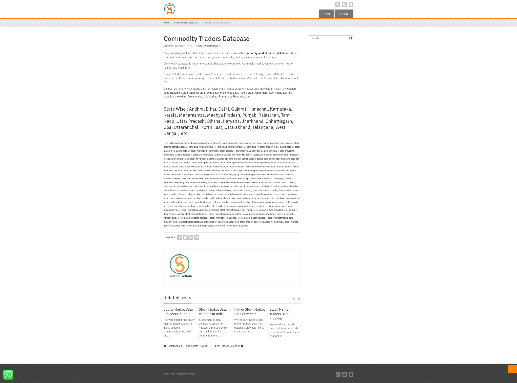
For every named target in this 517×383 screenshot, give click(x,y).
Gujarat (238, 109)
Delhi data (212, 92)
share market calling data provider (274, 190)
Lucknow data (178, 96)
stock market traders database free (221, 222)
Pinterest (196, 237)
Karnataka (280, 109)
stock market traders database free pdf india (262, 222)
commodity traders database (178, 154)
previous (294, 298)
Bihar (211, 109)
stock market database (196, 214)
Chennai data (197, 92)
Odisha (214, 121)
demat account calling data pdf (284, 159)
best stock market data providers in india (272, 143)
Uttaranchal (186, 127)
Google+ (337, 4)
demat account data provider (198, 162)
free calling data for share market (190, 182)
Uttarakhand (237, 127)
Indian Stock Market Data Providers (249, 311)
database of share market (228, 159)
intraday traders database (192, 190)
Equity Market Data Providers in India (178, 311)
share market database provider (179, 198)
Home (327, 14)
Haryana (231, 121)
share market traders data (209, 198)
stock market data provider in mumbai (200, 210)
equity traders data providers (227, 178)
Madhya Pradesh (223, 115)
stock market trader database (252, 218)
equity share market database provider (193, 178)
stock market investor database (193, 218)
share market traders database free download (277, 198)
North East (211, 127)
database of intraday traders (200, 159)
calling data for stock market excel (262, 147)
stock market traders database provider (206, 225)
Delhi (223, 109)
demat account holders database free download (197, 170)
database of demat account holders (271, 154)
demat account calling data (255, 159)
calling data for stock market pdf (191, 151)
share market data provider (260, 194)
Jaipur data (260, 92)
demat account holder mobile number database (252, 166)
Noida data (211, 96)
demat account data (173, 162)
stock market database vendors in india (262, 214)
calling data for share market (201, 147)
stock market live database (223, 218)
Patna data (225, 96)
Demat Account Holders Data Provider (187, 346)
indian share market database (245, 182)
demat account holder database (213, 166)
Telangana (262, 127)
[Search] (350, 38)
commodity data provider (248, 151)
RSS (344, 4)
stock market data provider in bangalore (216, 206)
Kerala (170, 115)
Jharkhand (252, 121)
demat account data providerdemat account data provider (241, 162)
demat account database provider (180, 166)
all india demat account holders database (189, 143)
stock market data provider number (237, 210)
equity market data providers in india (251, 174)
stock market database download (225, 214)
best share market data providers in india (231, 143)
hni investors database (218, 182)
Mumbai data (195, 96)
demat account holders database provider (242, 170)
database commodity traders (207, 154)
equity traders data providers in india (260, 178)
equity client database (192, 174)
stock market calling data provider (247, 202)
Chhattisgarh (279, 121)
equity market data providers (218, 174)
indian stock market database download (213, 186)
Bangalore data (179, 92)
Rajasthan (268, 115)
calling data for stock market (230, 147)
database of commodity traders (237, 154)
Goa (167, 127)
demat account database (282, 162)
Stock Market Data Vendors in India (213, 311)
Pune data (239, 96)
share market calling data (244, 190)
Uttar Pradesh (191, 121)
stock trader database (237, 225)
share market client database (202, 194)
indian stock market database (178, 186)
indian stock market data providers (278, 182)
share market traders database (238, 198)
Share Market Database (208, 45)
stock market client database (182, 206)
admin (187, 276)
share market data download (232, 194)
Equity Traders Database (226, 346)
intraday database (280, 186)
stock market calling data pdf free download (209, 202)
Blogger (351, 4)
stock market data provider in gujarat (255, 206)
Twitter (185, 237)
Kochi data (275, 92)
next (298, 298)
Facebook (179, 237)
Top (512, 369)
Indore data (246, 92)
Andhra (196, 109)
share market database (285, 194)
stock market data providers (269, 210)
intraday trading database (218, 190)
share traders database (175, 202)
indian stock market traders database (252, 186)
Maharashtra (192, 115)
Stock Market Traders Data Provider (280, 314)
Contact (344, 14)
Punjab (249, 115)
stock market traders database (188, 222)
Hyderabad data (229, 92)
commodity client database (222, 151)
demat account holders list (276, 170)
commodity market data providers (277, 151)
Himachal (258, 109)
